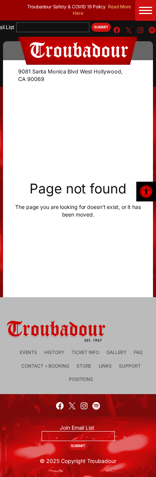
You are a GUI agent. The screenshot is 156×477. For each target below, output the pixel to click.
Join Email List (77, 427)
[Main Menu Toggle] (145, 10)
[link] (146, 191)
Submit (101, 27)
